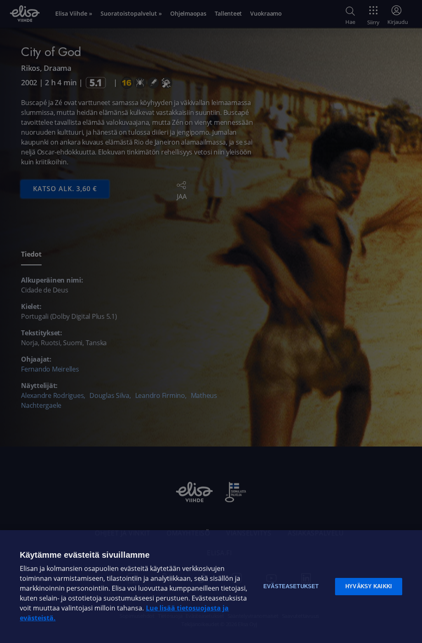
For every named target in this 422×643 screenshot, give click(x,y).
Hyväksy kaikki (368, 586)
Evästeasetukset (291, 586)
